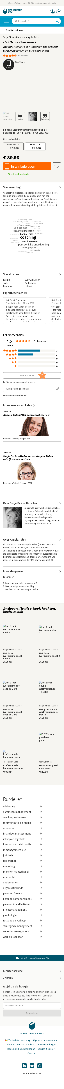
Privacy (20, 1044)
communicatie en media (17, 822)
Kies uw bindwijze (12, 139)
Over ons (32, 1053)
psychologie (10, 915)
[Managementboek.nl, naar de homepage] (12, 13)
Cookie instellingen (46, 1044)
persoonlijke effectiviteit (16, 904)
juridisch (8, 855)
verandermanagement (16, 931)
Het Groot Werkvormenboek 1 (49, 654)
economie (8, 828)
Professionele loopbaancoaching (13, 766)
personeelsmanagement (17, 898)
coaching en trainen (14, 817)
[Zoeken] (57, 21)
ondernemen (10, 882)
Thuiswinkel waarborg (19, 1040)
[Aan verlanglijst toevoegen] (57, 166)
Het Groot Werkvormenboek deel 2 (12, 656)
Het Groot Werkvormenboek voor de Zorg (12, 712)
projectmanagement (15, 909)
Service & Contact (46, 1049)
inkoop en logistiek (14, 839)
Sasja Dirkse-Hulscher (14, 37)
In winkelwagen (23, 166)
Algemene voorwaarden (45, 1040)
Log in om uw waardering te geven (19, 382)
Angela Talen (32, 37)
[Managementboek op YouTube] (32, 1065)
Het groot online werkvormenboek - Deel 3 (49, 712)
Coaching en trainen (14, 30)
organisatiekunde (13, 888)
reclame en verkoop (14, 920)
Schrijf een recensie (17, 388)
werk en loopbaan (13, 936)
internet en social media (17, 844)
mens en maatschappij (16, 871)
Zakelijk (8, 978)
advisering (9, 806)
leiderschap (9, 860)
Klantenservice (13, 971)
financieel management (17, 833)
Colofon (10, 1044)
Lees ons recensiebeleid (15, 395)
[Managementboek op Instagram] (39, 1065)
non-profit (9, 877)
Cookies (30, 1044)
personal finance (12, 893)
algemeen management (17, 811)
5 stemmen (23, 55)
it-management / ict (14, 850)
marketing (9, 866)
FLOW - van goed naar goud (48, 766)
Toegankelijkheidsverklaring (21, 1049)
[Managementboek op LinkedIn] (24, 1065)
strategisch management (17, 926)
